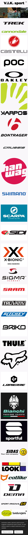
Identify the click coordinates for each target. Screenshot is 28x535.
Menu (26, 1)
